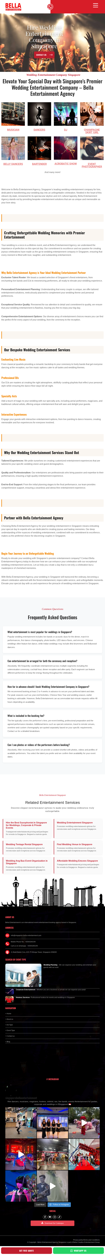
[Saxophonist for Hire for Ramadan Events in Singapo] (52, 1186)
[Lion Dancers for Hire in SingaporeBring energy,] (52, 1154)
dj (65, 129)
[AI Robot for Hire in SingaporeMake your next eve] (21, 1122)
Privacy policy (78, 1240)
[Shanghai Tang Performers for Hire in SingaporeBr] (21, 1154)
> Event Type (10, 1030)
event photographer (92, 165)
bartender (39, 164)
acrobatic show (66, 163)
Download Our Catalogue (54, 1223)
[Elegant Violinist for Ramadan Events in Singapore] (21, 1186)
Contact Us (41, 54)
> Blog (7, 1042)
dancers (39, 129)
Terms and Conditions (91, 1240)
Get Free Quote (26, 1250)
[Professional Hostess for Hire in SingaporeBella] (52, 1122)
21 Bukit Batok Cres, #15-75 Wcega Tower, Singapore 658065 (34, 952)
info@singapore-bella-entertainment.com (26, 935)
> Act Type (9, 1025)
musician (13, 129)
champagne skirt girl (92, 131)
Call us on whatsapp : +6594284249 (24, 946)
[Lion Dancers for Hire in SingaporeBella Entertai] (84, 1122)
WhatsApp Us (80, 1250)
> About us (9, 1019)
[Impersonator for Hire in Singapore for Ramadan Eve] (84, 1154)
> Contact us (10, 1036)
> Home (8, 1014)
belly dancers (13, 164)
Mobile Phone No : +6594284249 (23, 942)
